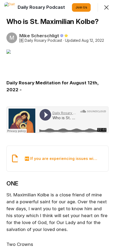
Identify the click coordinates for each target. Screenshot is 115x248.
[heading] (42, 7)
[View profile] (9, 7)
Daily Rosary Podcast (43, 40)
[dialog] (57, 124)
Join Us (81, 7)
